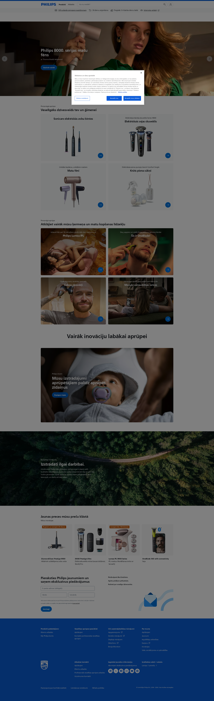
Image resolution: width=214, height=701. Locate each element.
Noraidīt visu (114, 98)
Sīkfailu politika (122, 92)
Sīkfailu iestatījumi (82, 98)
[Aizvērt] (141, 72)
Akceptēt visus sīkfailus (132, 98)
